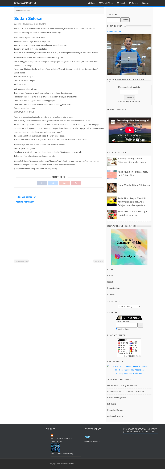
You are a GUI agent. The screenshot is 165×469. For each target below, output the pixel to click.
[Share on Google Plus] (64, 182)
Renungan (111, 294)
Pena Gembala (114, 31)
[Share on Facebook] (42, 182)
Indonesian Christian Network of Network (125, 391)
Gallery (135, 3)
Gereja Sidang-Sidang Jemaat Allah (122, 385)
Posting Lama (98, 261)
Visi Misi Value (107, 3)
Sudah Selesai (28, 18)
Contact (147, 3)
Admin (18, 24)
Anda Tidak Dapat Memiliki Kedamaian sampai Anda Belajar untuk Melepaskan (132, 202)
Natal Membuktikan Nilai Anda (134, 185)
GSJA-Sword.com (25, 3)
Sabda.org (111, 403)
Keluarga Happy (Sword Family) (62, 453)
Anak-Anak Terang (115, 416)
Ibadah (122, 3)
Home (92, 3)
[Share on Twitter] (53, 182)
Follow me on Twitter (92, 441)
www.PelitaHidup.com (133, 373)
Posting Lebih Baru (21, 261)
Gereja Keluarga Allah (116, 397)
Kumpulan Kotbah (115, 410)
